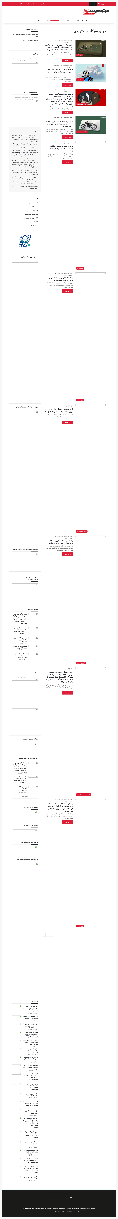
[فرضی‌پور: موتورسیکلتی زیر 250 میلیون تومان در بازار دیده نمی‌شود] (16, 1068)
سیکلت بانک (35, 210)
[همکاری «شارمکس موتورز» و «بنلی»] (16, 1179)
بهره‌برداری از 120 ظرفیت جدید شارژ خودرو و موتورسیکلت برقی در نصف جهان (59, 71)
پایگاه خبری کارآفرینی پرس (31, 218)
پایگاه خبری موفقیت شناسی (31, 221)
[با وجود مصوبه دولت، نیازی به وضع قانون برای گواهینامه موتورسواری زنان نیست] (16, 1104)
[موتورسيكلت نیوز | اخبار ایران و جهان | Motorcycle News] (96, 11)
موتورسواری (70, 20)
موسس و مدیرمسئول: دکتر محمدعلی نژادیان (62, 40)
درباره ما (38, 20)
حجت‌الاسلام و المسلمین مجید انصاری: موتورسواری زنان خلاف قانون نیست (19, 655)
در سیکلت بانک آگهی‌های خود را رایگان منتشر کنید (25, 677)
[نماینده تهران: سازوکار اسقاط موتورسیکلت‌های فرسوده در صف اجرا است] (16, 1043)
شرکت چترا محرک (41, 3)
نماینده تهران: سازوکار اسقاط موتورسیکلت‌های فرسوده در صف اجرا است (30, 1042)
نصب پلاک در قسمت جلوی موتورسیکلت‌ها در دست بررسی (31, 1143)
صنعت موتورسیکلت (82, 20)
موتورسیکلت (94, 20)
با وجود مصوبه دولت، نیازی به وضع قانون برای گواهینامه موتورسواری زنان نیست (30, 1103)
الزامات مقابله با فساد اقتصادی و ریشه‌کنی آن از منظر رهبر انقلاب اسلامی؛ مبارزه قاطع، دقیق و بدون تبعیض (25, 172)
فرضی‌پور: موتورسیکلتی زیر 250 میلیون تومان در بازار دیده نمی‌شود (30, 1067)
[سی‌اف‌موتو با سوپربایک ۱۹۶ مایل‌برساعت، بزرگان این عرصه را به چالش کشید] (16, 1152)
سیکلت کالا (35, 206)
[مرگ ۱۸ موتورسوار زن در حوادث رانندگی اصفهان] (16, 1096)
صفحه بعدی (49, 935)
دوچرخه (46, 20)
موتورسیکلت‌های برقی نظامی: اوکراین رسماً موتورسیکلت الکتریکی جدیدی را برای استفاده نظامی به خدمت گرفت (59, 47)
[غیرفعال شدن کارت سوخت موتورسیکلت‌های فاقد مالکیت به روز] (16, 1059)
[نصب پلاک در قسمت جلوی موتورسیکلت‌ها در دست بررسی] (16, 1144)
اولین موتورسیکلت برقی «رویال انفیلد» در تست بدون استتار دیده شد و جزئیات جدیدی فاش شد (59, 123)
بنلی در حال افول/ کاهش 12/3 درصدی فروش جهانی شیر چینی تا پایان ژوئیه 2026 (30, 1034)
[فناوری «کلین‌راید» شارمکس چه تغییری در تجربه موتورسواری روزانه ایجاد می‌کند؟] (16, 1134)
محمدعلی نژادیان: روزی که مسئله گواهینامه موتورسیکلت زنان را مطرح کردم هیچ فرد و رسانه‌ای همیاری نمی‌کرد (25, 98)
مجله (56, 20)
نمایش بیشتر (25, 796)
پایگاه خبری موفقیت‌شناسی (16, 3)
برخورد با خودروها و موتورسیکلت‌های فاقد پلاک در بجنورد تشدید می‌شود (30, 1050)
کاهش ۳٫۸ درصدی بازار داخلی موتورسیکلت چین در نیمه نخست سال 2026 (31, 1160)
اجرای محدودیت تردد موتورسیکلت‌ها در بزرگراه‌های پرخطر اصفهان (30, 1111)
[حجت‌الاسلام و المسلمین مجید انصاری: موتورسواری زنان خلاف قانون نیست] (33, 656)
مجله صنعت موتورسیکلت (31, 214)
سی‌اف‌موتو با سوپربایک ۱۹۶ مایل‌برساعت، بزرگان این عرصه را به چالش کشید (30, 1152)
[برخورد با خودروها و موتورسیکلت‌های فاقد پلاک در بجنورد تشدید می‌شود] (16, 1051)
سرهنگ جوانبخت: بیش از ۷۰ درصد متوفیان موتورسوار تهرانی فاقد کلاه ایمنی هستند (30, 1025)
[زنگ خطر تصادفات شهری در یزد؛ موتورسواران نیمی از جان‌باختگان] (33, 640)
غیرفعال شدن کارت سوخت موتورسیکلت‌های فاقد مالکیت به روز (30, 1058)
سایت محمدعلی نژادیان (32, 225)
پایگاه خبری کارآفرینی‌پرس (29, 3)
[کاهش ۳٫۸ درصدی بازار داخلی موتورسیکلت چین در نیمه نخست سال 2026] (16, 1161)
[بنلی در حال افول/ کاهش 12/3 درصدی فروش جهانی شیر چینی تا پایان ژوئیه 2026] (16, 1034)
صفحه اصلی (104, 20)
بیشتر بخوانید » (67, 60)
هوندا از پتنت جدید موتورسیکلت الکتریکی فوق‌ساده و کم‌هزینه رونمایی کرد (59, 148)
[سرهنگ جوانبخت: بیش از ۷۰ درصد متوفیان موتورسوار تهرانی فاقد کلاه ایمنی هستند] (16, 1026)
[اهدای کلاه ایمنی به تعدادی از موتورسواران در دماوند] (33, 648)
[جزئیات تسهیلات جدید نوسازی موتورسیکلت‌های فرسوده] (16, 1018)
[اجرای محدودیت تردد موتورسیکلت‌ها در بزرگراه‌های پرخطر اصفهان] (16, 1112)
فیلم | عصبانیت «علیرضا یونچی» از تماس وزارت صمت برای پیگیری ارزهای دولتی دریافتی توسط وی (25, 59)
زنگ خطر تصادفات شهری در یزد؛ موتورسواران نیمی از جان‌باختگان (20, 639)
